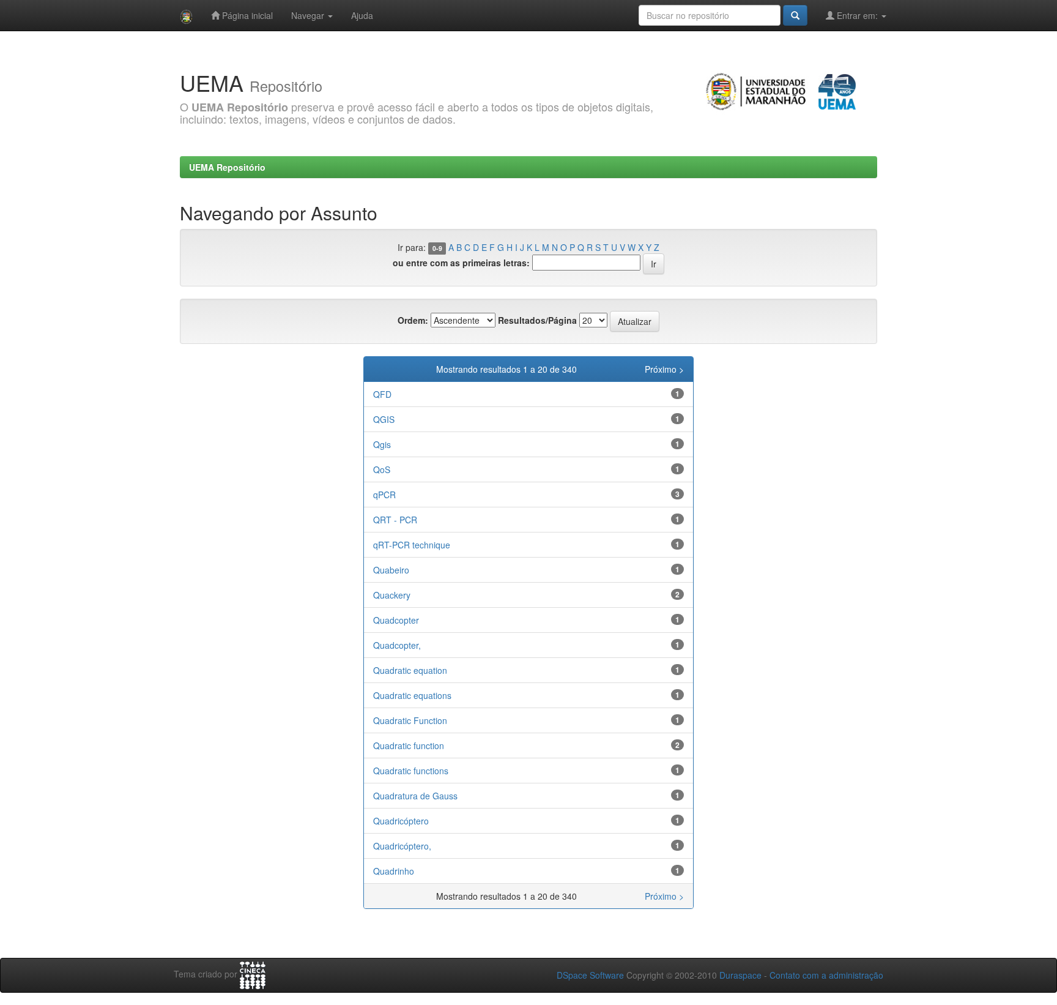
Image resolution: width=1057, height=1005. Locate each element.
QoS (381, 469)
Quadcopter (396, 620)
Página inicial (246, 15)
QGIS (384, 419)
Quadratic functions (410, 770)
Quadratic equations (412, 695)
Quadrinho (393, 871)
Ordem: (413, 320)
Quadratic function (408, 745)
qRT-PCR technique (411, 545)
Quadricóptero (401, 821)
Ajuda (362, 15)
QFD (382, 394)
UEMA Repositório (227, 167)
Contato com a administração (826, 975)
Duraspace (740, 975)
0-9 (437, 248)
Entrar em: (857, 15)
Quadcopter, (397, 645)
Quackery (391, 595)
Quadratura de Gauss (415, 796)
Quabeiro (391, 570)
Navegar (309, 15)
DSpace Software (590, 975)
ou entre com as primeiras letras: (461, 262)
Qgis (382, 444)
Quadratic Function (410, 720)
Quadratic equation (410, 670)
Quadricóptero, (402, 846)
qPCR (384, 494)
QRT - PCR (395, 520)
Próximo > (664, 369)
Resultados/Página (537, 320)
